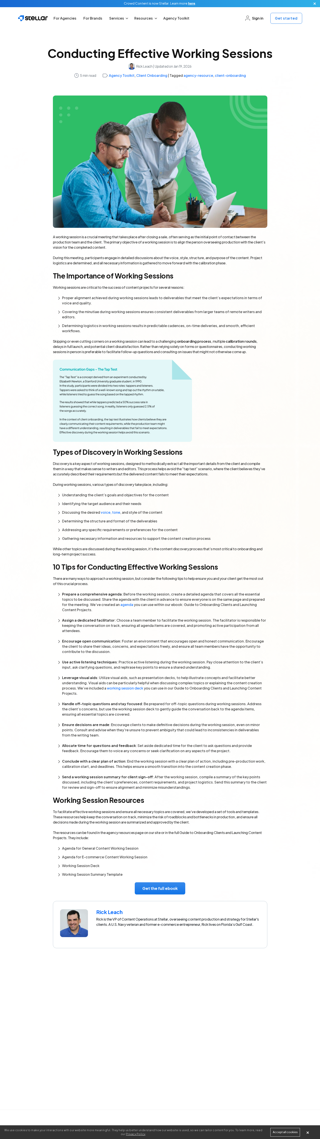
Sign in (257, 18)
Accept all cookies (285, 1132)
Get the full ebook (160, 888)
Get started (286, 18)
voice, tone (110, 512)
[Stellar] (33, 18)
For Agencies (65, 18)
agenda (126, 604)
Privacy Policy (135, 1134)
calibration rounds (241, 341)
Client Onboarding (151, 75)
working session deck (125, 688)
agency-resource (198, 75)
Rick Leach (144, 66)
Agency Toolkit (176, 18)
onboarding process (194, 341)
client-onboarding (230, 75)
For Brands (92, 18)
